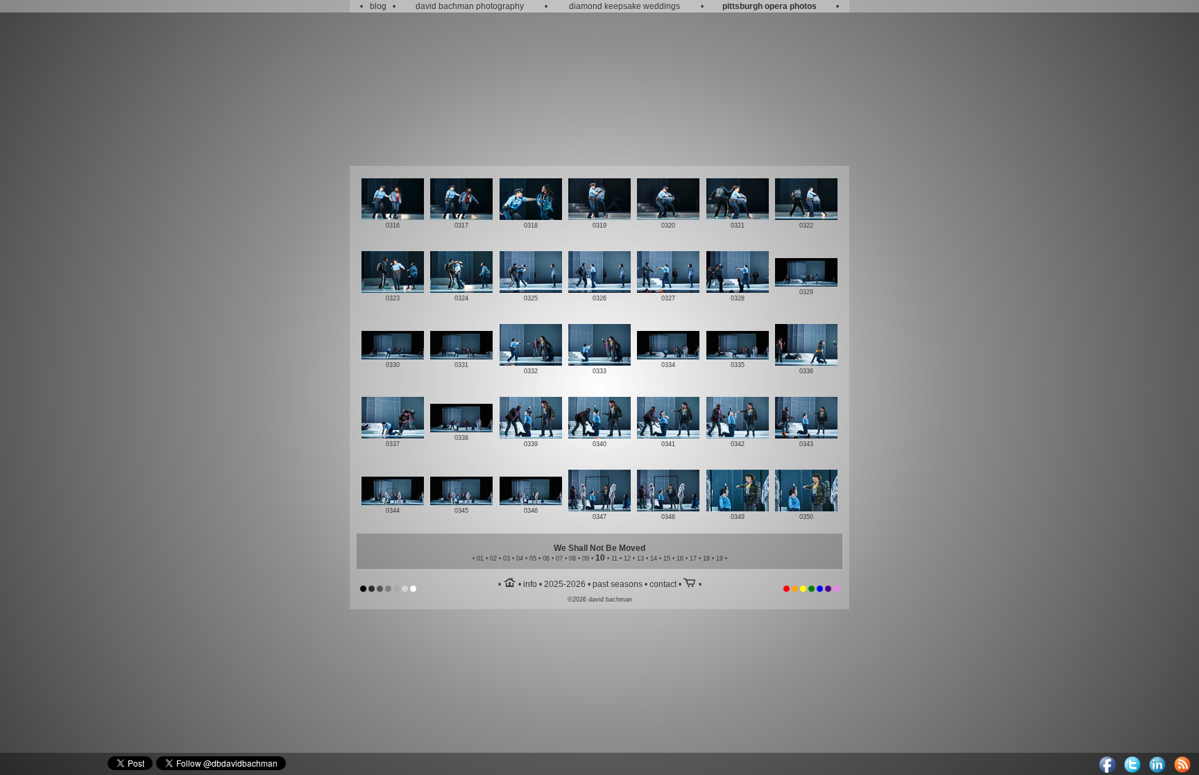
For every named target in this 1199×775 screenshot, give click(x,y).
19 (719, 558)
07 (559, 558)
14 (653, 558)
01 (480, 558)
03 (506, 558)
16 (680, 558)
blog (378, 6)
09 (585, 558)
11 (614, 558)
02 (493, 558)
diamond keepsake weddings (624, 6)
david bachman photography (470, 6)
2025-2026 (565, 584)
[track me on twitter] (1132, 770)
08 (572, 558)
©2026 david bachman (600, 599)
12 (627, 558)
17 (693, 558)
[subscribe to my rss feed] (1182, 770)
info (530, 584)
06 (546, 558)
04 (519, 558)
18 (706, 558)
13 (640, 558)
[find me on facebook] (1107, 770)
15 (666, 558)
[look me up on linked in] (1157, 770)
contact (663, 584)
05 (532, 558)
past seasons (618, 584)
